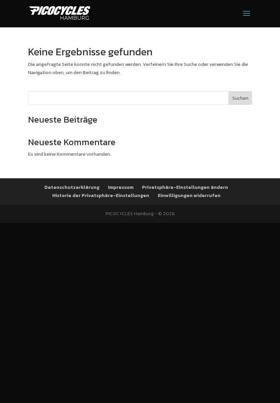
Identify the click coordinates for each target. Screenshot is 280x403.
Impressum (121, 187)
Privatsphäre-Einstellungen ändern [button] (185, 187)
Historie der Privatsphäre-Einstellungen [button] (100, 195)
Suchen (240, 98)
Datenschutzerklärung (71, 187)
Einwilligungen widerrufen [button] (189, 195)
